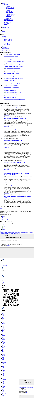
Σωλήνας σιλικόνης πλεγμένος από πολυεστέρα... (12, 83)
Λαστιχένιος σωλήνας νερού (10, 8)
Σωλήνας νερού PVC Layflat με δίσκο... (11, 56)
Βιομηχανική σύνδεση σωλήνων (6, 50)
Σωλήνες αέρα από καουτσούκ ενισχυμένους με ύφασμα (14, 150)
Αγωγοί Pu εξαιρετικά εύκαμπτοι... (10, 90)
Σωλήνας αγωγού (6, 23)
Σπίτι (2, 2)
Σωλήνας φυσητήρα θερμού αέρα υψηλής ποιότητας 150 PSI (15, 118)
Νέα (2, 26)
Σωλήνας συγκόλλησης (9, 11)
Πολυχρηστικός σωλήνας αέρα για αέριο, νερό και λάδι (14, 185)
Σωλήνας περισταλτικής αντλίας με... (10, 100)
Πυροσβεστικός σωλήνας (7, 22)
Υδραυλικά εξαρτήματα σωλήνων (10, 13)
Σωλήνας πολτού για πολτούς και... (10, 97)
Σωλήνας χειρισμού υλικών (9, 12)
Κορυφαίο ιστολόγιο (3, 231)
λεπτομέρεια (7, 115)
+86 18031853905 (4, 265)
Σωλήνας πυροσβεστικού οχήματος (19, 232)
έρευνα (5, 115)
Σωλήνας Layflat (6, 21)
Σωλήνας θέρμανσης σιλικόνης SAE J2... (11, 76)
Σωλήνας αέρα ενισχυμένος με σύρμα (10, 129)
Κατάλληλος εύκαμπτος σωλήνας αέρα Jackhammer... (13, 66)
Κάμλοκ (7, 17)
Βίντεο (3, 25)
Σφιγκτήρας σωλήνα (8, 18)
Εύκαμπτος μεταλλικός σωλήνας (6, 46)
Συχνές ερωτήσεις (4, 218)
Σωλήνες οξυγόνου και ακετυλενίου (15, 233)
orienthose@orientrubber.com (4, 224)
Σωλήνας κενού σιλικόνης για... (9, 80)
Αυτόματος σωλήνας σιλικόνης (8, 19)
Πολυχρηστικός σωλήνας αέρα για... (10, 69)
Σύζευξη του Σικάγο (8, 16)
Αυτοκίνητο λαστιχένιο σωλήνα (8, 20)
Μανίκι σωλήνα (6, 24)
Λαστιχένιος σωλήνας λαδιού (10, 7)
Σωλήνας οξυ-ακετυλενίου (10, 232)
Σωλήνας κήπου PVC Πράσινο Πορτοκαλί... (12, 59)
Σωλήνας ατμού (8, 10)
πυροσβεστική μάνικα (27, 232)
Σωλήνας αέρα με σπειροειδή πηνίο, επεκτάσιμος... (13, 73)
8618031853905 (4, 282)
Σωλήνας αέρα (8, 6)
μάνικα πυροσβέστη (3, 232)
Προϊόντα (3, 3)
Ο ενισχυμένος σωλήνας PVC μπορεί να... (11, 63)
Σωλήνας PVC (6, 4)
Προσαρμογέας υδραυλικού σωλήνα (11, 14)
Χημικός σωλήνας (8, 9)
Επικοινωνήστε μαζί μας (5, 27)
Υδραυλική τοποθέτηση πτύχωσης (10, 15)
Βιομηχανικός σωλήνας (7, 5)
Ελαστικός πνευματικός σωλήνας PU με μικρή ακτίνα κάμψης (15, 162)
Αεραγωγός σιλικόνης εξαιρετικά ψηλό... (11, 87)
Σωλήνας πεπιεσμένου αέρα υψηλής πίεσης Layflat (13, 140)
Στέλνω (1, 208)
